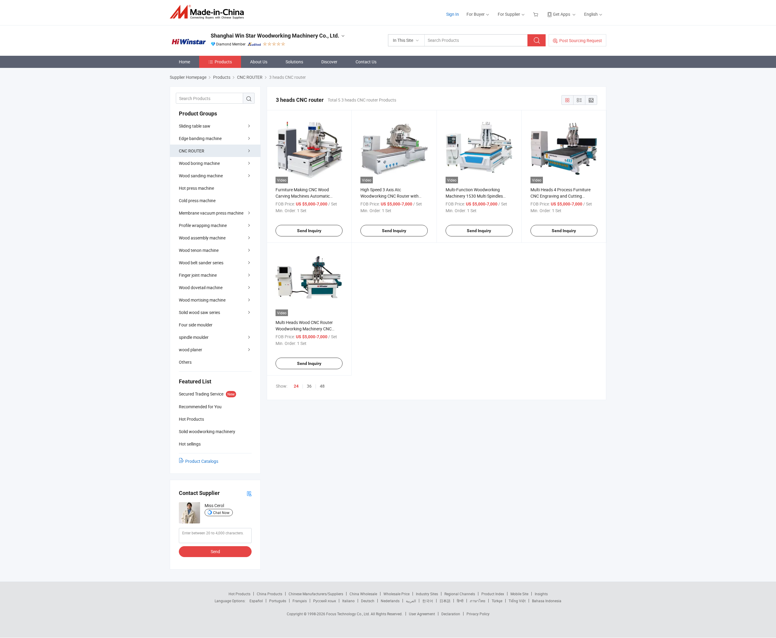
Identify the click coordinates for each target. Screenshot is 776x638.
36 (309, 386)
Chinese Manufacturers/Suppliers (316, 593)
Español (256, 600)
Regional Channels (459, 593)
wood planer (190, 349)
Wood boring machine (199, 163)
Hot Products (239, 593)
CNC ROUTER (191, 151)
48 (322, 386)
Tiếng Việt (517, 600)
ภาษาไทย (477, 600)
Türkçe (497, 600)
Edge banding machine (200, 138)
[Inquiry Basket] (536, 14)
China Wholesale (363, 593)
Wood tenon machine (199, 250)
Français (300, 600)
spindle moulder (194, 337)
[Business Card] (249, 493)
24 (296, 386)
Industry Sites (427, 593)
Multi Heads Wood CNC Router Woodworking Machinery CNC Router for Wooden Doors (304, 328)
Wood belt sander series (201, 263)
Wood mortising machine (202, 300)
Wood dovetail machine (200, 287)
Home (184, 62)
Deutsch (367, 600)
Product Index (492, 593)
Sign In (452, 14)
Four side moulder (195, 325)
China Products (269, 593)
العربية (411, 600)
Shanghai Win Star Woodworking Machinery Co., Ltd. (275, 35)
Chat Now (221, 512)
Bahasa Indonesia (546, 600)
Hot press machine (196, 188)
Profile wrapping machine (203, 225)
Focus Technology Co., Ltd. (348, 613)
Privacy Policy (478, 613)
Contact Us (366, 62)
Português (277, 600)
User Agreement (422, 613)
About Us (258, 62)
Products (223, 62)
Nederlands (390, 600)
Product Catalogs (201, 461)
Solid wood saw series (199, 312)
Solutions (294, 62)
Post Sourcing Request (580, 40)
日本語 (445, 600)
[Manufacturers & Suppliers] (209, 12)
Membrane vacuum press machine (211, 213)
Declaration (450, 613)
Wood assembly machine (202, 238)
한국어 (427, 600)
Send (215, 551)
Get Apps (561, 14)
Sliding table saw (194, 126)
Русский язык (324, 600)
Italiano (348, 600)
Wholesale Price (396, 593)
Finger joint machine (198, 275)
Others (185, 362)
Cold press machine (197, 200)
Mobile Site (519, 593)
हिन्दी (460, 600)
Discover (329, 62)
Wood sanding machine (201, 176)
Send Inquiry (309, 230)
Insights (541, 593)
